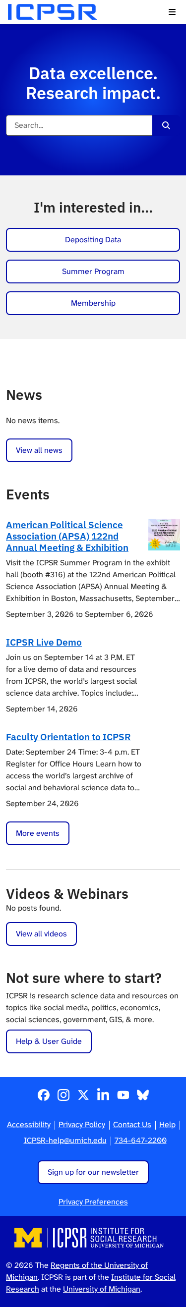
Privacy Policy (82, 1124)
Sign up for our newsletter (93, 1172)
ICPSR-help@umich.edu (65, 1140)
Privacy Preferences (93, 1202)
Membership (93, 303)
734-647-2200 (141, 1140)
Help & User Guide (49, 1041)
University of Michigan (101, 1289)
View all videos (41, 933)
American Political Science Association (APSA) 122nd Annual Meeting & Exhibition (67, 535)
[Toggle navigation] (172, 12)
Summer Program (93, 271)
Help (167, 1124)
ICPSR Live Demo (44, 642)
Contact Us (132, 1124)
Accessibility (29, 1124)
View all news (39, 450)
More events (38, 833)
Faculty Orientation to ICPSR (68, 736)
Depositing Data (93, 239)
